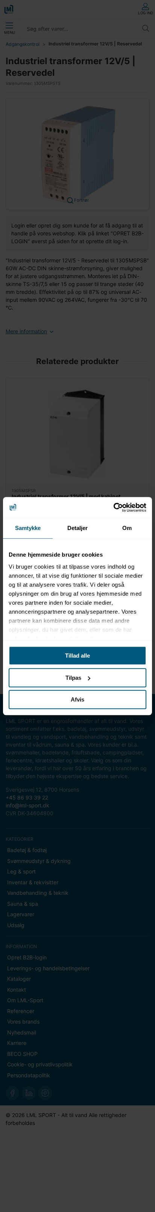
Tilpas (73, 678)
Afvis (77, 699)
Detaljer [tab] (77, 528)
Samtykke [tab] (28, 528)
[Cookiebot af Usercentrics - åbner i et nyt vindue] (113, 507)
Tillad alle (77, 655)
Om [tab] (127, 528)
